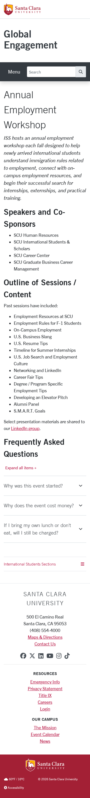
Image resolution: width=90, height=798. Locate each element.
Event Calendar (45, 734)
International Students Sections (30, 564)
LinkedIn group (25, 428)
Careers (45, 702)
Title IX (45, 695)
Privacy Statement (45, 688)
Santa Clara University (45, 598)
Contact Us (45, 643)
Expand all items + (20, 467)
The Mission (45, 727)
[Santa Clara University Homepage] (22, 13)
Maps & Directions (45, 637)
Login (45, 708)
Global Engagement (30, 39)
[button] (45, 486)
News (45, 741)
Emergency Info (45, 681)
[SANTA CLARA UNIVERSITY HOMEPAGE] (45, 766)
